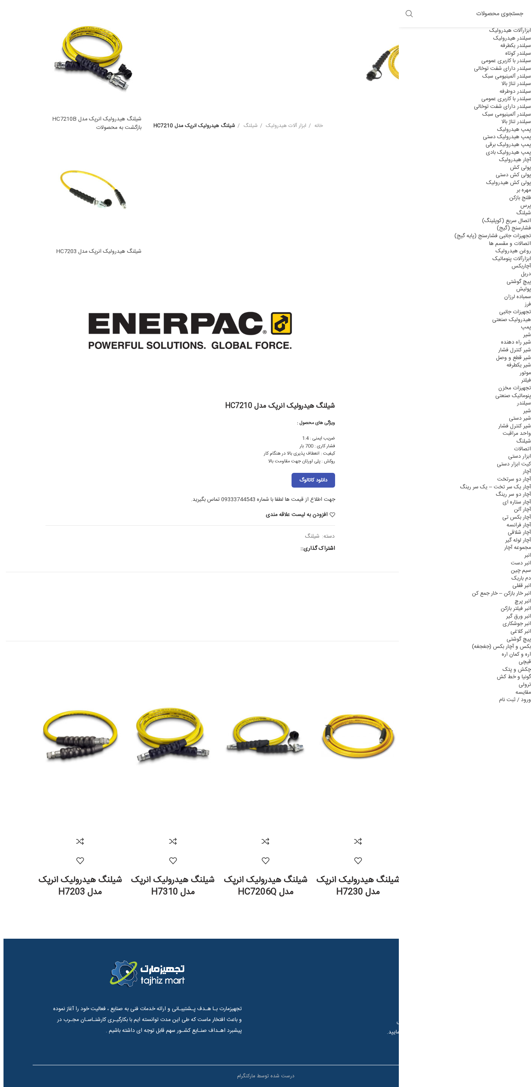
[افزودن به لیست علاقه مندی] (358, 860)
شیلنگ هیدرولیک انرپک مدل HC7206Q (265, 886)
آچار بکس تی (516, 517)
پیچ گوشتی (519, 282)
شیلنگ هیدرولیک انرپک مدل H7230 (358, 886)
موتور (525, 373)
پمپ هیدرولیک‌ (514, 129)
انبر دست (521, 563)
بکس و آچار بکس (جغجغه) (501, 646)
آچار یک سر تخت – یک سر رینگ (495, 487)
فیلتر (526, 380)
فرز (528, 304)
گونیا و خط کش (514, 677)
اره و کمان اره (516, 654)
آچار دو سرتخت (514, 479)
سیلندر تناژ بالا (516, 84)
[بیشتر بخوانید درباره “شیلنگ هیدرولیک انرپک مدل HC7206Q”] (265, 802)
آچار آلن (522, 509)
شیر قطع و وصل (513, 358)
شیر (527, 335)
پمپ (526, 327)
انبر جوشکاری (517, 624)
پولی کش (520, 167)
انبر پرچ (523, 601)
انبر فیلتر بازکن (516, 608)
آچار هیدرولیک (515, 160)
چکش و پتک (517, 669)
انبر (527, 555)
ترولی (525, 684)
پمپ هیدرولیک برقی (508, 144)
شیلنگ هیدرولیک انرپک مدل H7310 (173, 886)
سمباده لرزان (517, 297)
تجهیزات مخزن (514, 388)
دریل (526, 274)
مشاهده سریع (358, 822)
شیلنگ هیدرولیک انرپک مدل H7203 (80, 886)
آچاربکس (521, 266)
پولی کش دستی (513, 175)
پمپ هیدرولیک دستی (507, 137)
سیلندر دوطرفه (515, 91)
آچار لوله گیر (518, 540)
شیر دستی (520, 418)
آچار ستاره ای (517, 502)
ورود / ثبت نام (515, 700)
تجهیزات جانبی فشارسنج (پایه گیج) (492, 236)
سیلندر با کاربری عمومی (506, 61)
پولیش (523, 289)
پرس (526, 205)
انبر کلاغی (520, 631)
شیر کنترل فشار (514, 350)
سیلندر (524, 403)
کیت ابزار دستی (514, 464)
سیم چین (521, 570)
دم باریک (521, 578)
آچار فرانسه (519, 525)
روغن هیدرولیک (513, 251)
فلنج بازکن (520, 198)
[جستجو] (409, 13)
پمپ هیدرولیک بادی (508, 152)
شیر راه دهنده (516, 342)
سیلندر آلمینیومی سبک (506, 76)
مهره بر (524, 190)
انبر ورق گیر (518, 616)
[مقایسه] (358, 841)
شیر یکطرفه (519, 365)
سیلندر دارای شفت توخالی (502, 68)
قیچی (525, 662)
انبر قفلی (521, 585)
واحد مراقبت (517, 433)
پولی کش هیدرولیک (508, 183)
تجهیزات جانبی (515, 312)
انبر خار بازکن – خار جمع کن (501, 593)
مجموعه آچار (517, 547)
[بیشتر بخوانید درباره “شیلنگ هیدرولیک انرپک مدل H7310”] (173, 802)
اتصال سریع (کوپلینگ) (506, 221)
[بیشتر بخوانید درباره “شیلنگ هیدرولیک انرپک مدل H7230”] (358, 802)
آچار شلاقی (519, 532)
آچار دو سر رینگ (513, 494)
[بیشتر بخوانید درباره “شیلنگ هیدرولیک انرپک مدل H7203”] (80, 802)
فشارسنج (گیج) (514, 228)
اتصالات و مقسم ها (510, 243)
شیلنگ (523, 213)
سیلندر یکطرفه (515, 45)
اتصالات (522, 449)
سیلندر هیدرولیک (512, 38)
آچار (527, 471)
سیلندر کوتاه (518, 53)
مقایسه (523, 692)
